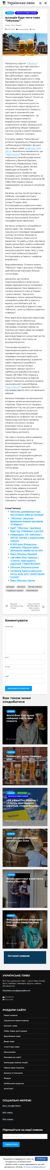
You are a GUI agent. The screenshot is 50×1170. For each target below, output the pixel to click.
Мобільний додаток (14, 1083)
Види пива (9, 1041)
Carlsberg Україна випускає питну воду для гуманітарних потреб (27, 574)
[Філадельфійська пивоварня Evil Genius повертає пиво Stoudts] (25, 929)
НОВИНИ (10, 13)
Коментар (9, 626)
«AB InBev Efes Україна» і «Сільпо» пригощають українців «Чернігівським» (25, 560)
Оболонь (32, 63)
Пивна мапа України (14, 1068)
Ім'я (7, 657)
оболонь (21, 587)
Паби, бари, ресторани (15, 1031)
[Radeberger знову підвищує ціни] (25, 766)
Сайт (7, 676)
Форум (7, 1078)
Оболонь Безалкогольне (24, 567)
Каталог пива (10, 1026)
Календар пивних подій (16, 1062)
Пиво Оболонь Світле (22, 580)
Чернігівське (13, 154)
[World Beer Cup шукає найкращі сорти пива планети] (25, 725)
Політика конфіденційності (34, 1167)
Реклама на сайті (12, 1057)
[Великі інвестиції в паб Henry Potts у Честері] (25, 888)
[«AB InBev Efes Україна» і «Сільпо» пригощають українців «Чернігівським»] (25, 807)
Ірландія (10, 587)
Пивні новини (11, 1015)
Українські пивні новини (26, 13)
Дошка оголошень (13, 1073)
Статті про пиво (12, 1047)
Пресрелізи (10, 1052)
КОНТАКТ (8, 1089)
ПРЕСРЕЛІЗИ (22, 793)
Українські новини (14, 590)
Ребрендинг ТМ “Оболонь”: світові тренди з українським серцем (27, 537)
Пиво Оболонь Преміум (23, 554)
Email (8, 667)
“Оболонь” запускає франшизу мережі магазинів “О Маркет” (26, 521)
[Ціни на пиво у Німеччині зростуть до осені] (25, 848)
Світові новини (35, 587)
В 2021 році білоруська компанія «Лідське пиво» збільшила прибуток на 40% (26, 547)
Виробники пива (12, 1036)
